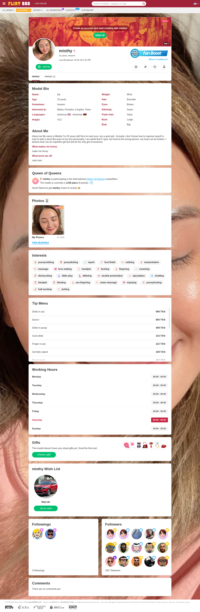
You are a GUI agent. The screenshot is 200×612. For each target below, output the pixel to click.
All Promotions (54, 10)
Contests (70, 10)
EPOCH (54, 602)
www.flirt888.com (34, 602)
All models (8, 10)
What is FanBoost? (158, 59)
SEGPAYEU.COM (67, 602)
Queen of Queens (95, 179)
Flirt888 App (87, 10)
